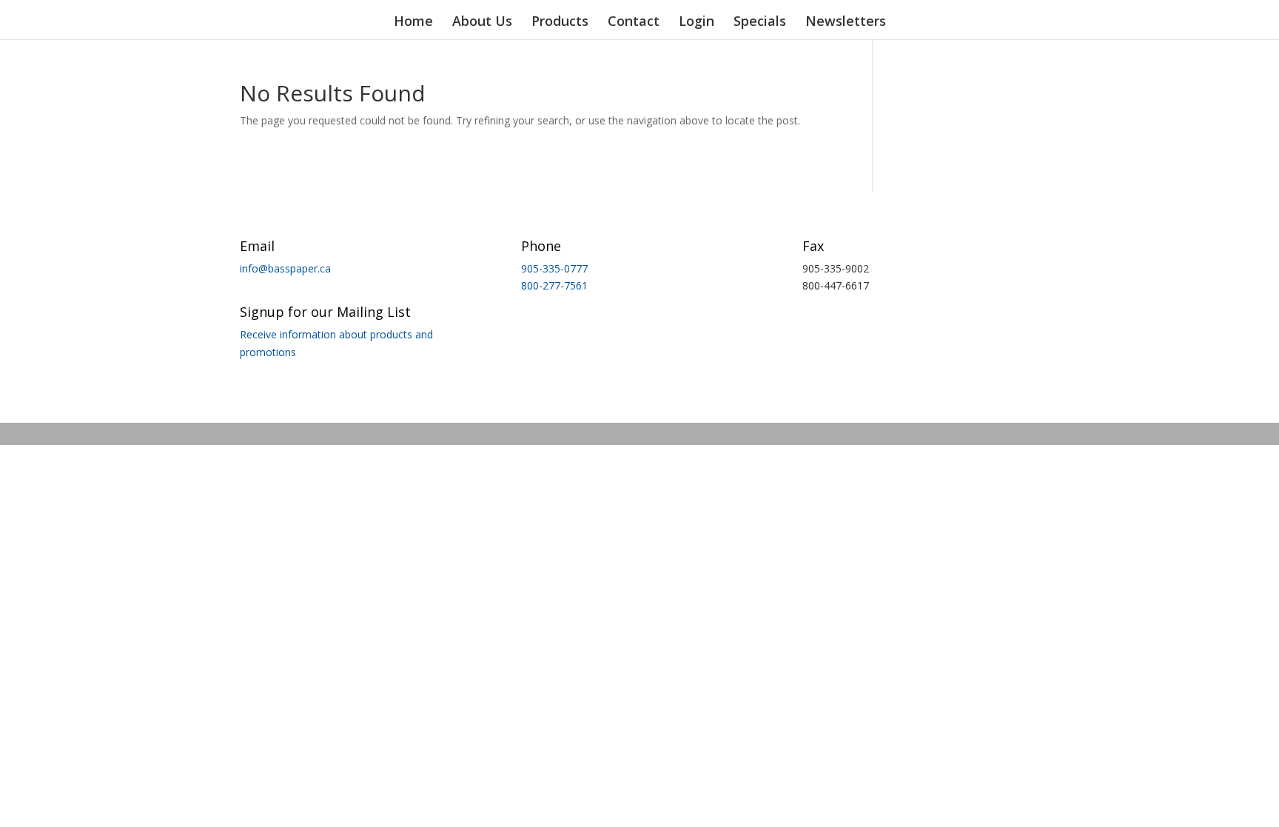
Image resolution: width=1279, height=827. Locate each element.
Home (413, 23)
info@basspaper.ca (285, 268)
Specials (760, 23)
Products (559, 23)
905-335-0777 (554, 268)
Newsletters (845, 23)
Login (696, 23)
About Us (482, 23)
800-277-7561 (554, 285)
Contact (633, 23)
